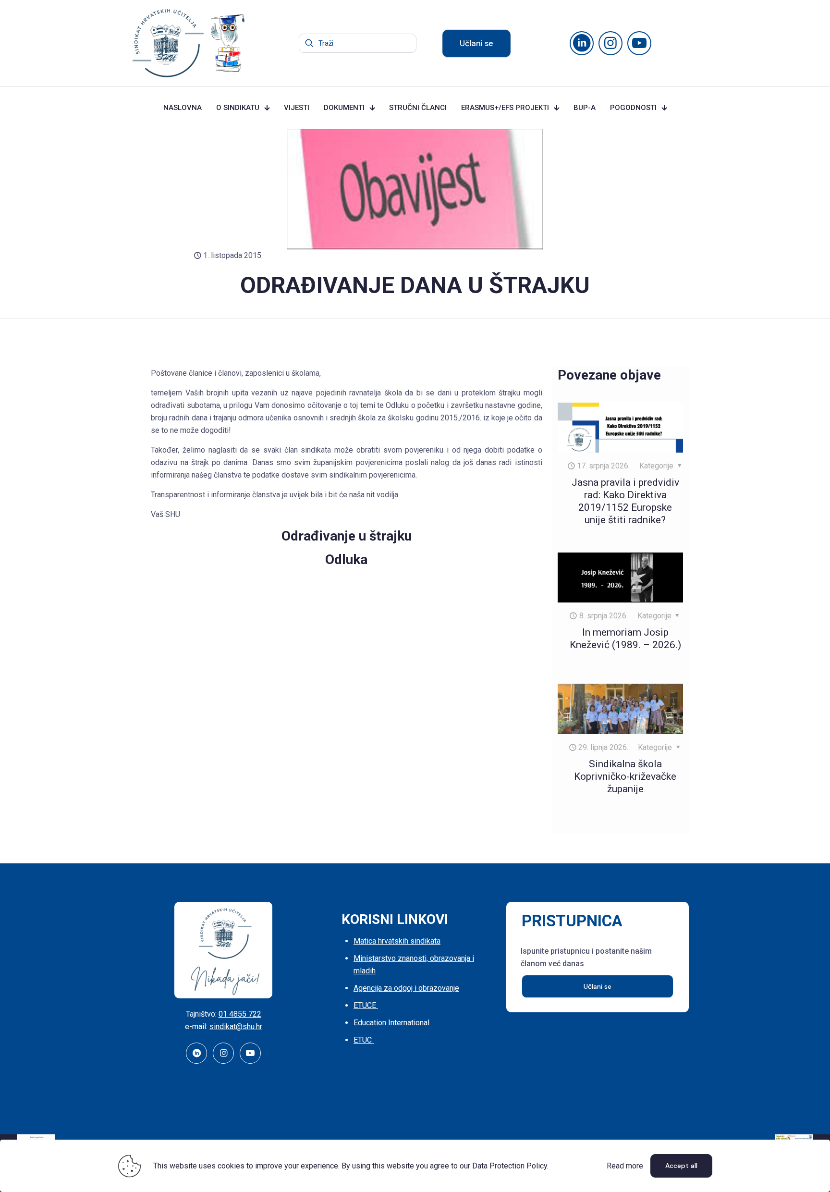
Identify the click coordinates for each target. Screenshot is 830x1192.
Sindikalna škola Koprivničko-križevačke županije (625, 776)
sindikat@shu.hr (235, 1026)
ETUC (364, 1040)
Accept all (681, 1165)
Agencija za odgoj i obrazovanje (406, 988)
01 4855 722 (240, 1014)
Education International (391, 1022)
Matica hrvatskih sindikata (397, 941)
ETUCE (366, 1005)
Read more (625, 1165)
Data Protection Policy (509, 1165)
